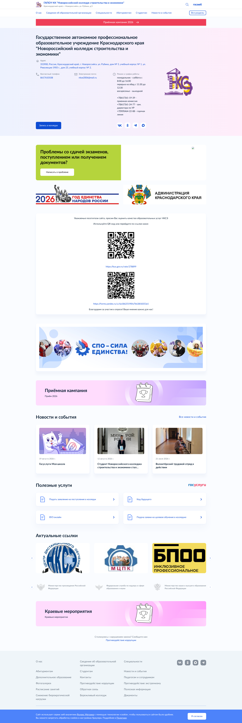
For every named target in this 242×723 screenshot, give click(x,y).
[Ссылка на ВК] (120, 125)
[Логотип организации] (38, 4)
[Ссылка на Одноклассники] (128, 125)
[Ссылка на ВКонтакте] (180, 662)
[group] (63, 558)
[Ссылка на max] (195, 662)
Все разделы (197, 13)
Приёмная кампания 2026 (118, 22)
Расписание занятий (47, 689)
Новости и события (162, 13)
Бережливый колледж (93, 695)
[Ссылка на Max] (143, 125)
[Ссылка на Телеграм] (136, 125)
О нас (39, 13)
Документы (130, 695)
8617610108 (46, 78)
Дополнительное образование (53, 677)
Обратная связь (89, 689)
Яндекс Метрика (85, 714)
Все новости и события (192, 417)
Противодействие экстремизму (142, 683)
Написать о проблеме (57, 172)
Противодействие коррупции (121, 640)
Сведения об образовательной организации (68, 13)
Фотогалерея (43, 683)
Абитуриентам (123, 13)
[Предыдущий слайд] (32, 558)
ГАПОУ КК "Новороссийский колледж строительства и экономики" (84, 3)
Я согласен (197, 716)
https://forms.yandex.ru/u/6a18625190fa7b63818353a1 (121, 304)
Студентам (141, 13)
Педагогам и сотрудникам (139, 677)
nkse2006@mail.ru (88, 78)
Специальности (104, 13)
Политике (122, 718)
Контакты (85, 677)
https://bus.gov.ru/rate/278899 (121, 267)
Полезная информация (137, 689)
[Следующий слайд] (210, 558)
